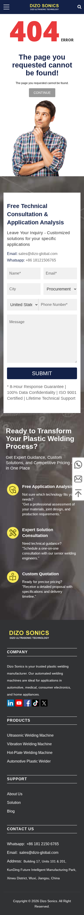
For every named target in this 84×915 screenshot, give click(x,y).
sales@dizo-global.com (37, 254)
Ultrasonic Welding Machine (30, 735)
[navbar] (6, 7)
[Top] (78, 493)
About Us (14, 794)
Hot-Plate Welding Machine (29, 753)
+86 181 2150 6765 (43, 844)
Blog (11, 811)
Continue (42, 93)
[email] (78, 479)
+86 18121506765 (41, 260)
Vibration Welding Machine (29, 744)
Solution (14, 803)
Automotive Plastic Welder (29, 761)
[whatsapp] (78, 464)
